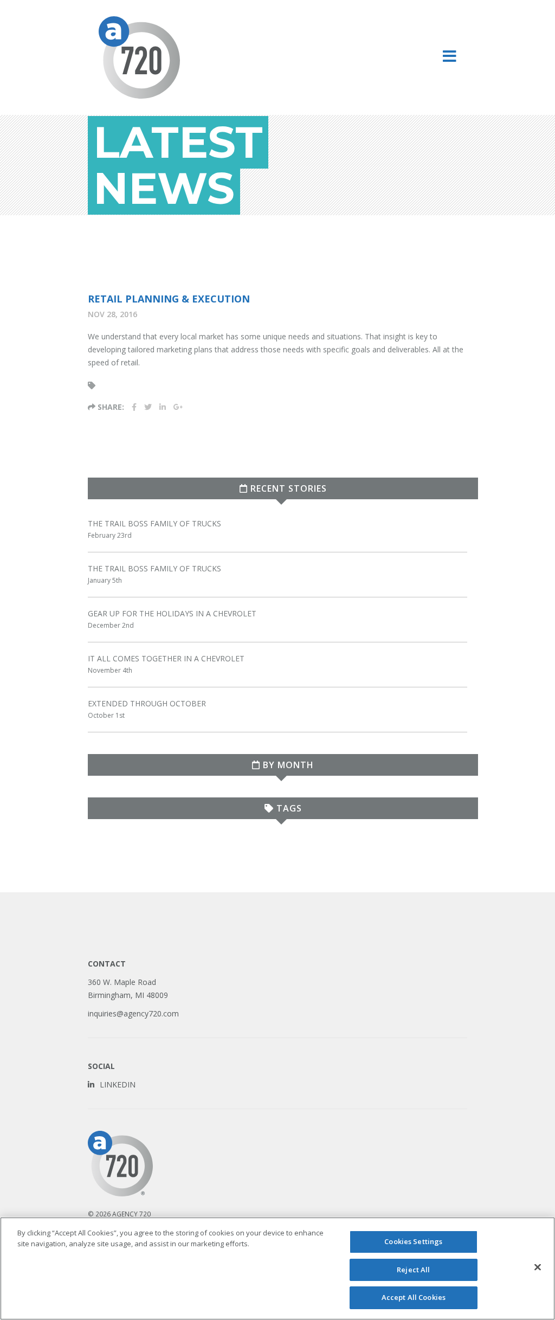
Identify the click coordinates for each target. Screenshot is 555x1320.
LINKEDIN (117, 1084)
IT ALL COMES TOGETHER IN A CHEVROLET (166, 658)
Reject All (413, 1269)
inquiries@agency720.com (133, 1013)
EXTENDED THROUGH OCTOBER (147, 703)
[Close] (538, 1267)
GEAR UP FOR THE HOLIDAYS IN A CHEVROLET (172, 613)
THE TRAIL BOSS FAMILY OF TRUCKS (154, 523)
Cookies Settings (413, 1241)
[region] (277, 1268)
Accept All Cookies (414, 1297)
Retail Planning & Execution (169, 298)
